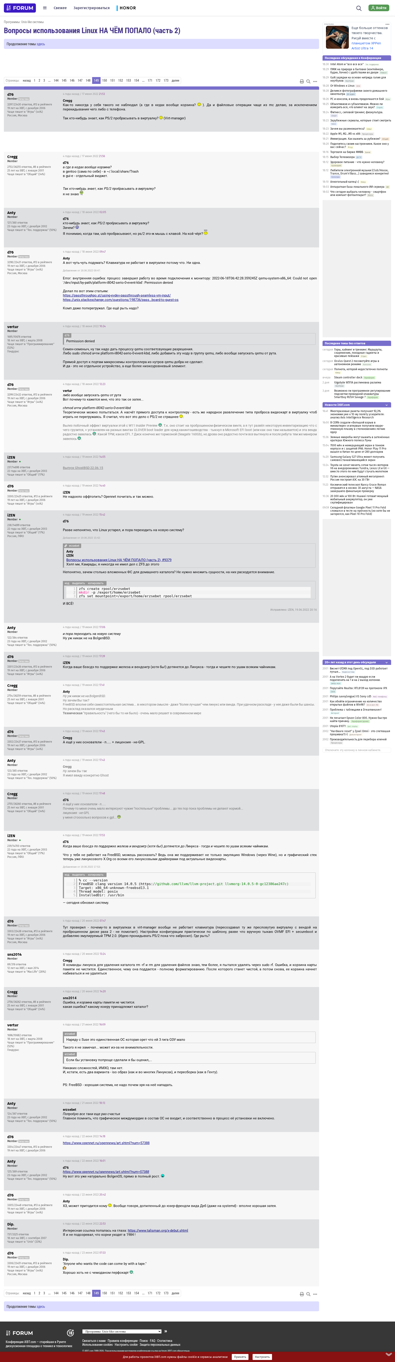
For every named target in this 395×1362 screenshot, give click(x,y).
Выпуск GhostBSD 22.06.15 (83, 468)
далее (175, 80)
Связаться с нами (94, 1340)
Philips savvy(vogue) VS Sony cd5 (350, 696)
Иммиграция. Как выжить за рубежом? (355, 138)
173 (166, 80)
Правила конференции (123, 1340)
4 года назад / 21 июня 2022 (84, 1024)
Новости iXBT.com (337, 405)
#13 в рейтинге (42, 104)
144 (56, 80)
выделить (78, 583)
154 (136, 80)
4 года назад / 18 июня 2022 (84, 212)
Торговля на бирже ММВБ (346, 152)
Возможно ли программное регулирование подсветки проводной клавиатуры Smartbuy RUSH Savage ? (362, 394)
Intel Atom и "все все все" (347, 64)
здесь (41, 43)
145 (64, 80)
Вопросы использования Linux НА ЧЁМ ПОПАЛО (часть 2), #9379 (118, 560)
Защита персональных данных (160, 1344)
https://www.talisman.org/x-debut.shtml (158, 1230)
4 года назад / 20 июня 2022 (84, 920)
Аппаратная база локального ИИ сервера (357, 186)
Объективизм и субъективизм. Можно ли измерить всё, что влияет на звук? (356, 105)
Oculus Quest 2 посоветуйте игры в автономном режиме (356, 362)
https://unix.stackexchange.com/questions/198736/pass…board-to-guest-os (121, 300)
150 (104, 80)
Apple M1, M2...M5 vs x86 (345, 133)
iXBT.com (89, 1350)
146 (72, 80)
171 (150, 80)
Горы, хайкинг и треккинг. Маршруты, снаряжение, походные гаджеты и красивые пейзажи (358, 353)
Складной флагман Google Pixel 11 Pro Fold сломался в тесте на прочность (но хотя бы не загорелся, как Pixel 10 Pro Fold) (360, 511)
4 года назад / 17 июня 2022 (84, 94)
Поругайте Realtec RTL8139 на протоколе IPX (358, 688)
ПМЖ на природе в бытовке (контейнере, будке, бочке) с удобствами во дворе (357, 71)
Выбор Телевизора (342, 157)
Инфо (312, 94)
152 (120, 80)
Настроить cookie (126, 1344)
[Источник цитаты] (113, 167)
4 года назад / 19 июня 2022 (84, 456)
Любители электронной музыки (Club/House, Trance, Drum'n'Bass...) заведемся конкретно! (359, 172)
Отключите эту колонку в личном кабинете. (353, 750)
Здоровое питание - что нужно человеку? (357, 162)
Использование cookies (97, 1344)
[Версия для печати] (302, 81)
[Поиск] (359, 7)
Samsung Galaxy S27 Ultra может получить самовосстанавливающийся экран (357, 458)
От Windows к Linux (342, 85)
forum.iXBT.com (168, 1350)
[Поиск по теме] (308, 81)
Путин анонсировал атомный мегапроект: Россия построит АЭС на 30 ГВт (357, 478)
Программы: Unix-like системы (24, 22)
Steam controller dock (348, 377)
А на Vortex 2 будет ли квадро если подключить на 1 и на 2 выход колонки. (355, 678)
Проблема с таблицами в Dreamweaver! (356, 709)
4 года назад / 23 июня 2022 (84, 1252)
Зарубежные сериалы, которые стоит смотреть (360, 120)
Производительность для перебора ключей (358, 739)
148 (88, 80)
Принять (240, 1357)
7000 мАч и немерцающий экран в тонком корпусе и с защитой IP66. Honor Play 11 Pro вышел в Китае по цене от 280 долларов (358, 448)
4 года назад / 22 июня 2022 (84, 1136)
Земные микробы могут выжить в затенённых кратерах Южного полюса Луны (360, 439)
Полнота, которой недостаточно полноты (361, 369)
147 (80, 80)
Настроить (262, 1357)
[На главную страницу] (20, 8)
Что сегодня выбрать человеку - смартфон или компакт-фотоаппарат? (358, 193)
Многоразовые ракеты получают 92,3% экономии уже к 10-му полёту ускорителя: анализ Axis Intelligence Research (357, 414)
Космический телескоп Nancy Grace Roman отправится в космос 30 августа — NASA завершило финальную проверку (358, 488)
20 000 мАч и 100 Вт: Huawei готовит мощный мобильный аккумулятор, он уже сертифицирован (359, 499)
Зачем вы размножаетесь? (347, 128)
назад (27, 80)
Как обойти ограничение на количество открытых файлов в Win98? (356, 703)
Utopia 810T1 (338, 726)
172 (158, 80)
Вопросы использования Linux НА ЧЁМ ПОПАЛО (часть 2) (92, 30)
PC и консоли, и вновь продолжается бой (357, 99)
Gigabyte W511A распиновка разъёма (357, 382)
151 (112, 80)
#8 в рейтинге (42, 167)
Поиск (144, 1340)
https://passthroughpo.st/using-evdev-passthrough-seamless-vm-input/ (117, 295)
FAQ (152, 1340)
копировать (96, 583)
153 (128, 80)
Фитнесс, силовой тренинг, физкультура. (356, 112)
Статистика (164, 1340)
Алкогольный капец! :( (344, 181)
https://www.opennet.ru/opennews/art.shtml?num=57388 (106, 1143)
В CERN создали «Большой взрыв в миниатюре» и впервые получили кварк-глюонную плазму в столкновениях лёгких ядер (357, 427)
